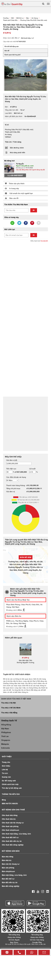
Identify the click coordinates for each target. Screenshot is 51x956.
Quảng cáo (6, 777)
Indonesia (5, 748)
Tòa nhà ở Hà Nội (8, 703)
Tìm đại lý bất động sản (12, 788)
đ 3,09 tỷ (25, 658)
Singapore (5, 740)
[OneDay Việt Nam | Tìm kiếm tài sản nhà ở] (12, 4)
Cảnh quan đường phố (12, 55)
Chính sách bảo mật (10, 784)
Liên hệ (5, 769)
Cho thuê (9, 815)
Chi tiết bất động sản (11, 46)
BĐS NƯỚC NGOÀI (10, 803)
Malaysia (5, 744)
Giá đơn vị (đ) (11, 460)
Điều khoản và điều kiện (38, 944)
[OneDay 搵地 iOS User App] (15, 903)
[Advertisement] (25, 270)
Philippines (6, 732)
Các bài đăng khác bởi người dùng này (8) (30, 170)
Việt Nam (5, 728)
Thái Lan (5, 736)
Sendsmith (44, 241)
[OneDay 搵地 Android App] (36, 903)
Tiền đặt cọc (11, 469)
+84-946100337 (16, 175)
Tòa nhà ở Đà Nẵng (9, 713)
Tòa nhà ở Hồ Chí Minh (10, 708)
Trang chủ (6, 762)
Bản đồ (6, 51)
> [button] (43, 75)
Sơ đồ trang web (9, 781)
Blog (4, 800)
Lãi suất (32, 469)
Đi (34, 210)
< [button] (8, 75)
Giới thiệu (6, 766)
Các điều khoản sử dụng (16, 477)
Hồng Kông (6, 724)
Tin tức (5, 773)
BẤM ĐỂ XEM (25, 557)
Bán (7, 857)
